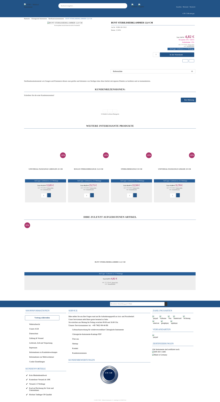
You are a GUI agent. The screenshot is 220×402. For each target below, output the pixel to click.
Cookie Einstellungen (37, 362)
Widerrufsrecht (34, 324)
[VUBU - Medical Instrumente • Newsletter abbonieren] (166, 304)
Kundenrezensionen (79, 353)
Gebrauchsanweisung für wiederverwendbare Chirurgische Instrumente (98, 330)
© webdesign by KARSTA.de (119, 400)
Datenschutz (33, 334)
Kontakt (75, 348)
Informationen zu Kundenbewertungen (43, 352)
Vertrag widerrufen (42, 318)
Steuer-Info (191, 44)
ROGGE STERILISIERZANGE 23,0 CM (88, 169)
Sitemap (75, 344)
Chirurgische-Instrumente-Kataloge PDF (87, 334)
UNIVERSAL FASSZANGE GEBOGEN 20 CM (46, 169)
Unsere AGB (34, 329)
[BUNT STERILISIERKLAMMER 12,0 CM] (65, 23)
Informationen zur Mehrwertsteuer (41, 357)
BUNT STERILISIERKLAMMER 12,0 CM (110, 262)
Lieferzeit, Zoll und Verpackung (40, 343)
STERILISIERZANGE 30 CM (131, 169)
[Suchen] (125, 5)
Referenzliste (117, 71)
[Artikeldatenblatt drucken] (191, 61)
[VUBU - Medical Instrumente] (34, 6)
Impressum (33, 348)
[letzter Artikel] (115, 110)
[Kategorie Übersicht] (105, 110)
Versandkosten (190, 46)
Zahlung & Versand (36, 338)
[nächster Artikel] (110, 110)
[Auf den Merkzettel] (185, 60)
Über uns (75, 339)
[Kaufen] (49, 195)
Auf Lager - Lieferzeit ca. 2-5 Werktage (182, 49)
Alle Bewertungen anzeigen (109, 374)
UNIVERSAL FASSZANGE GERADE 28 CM (174, 169)
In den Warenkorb (176, 55)
